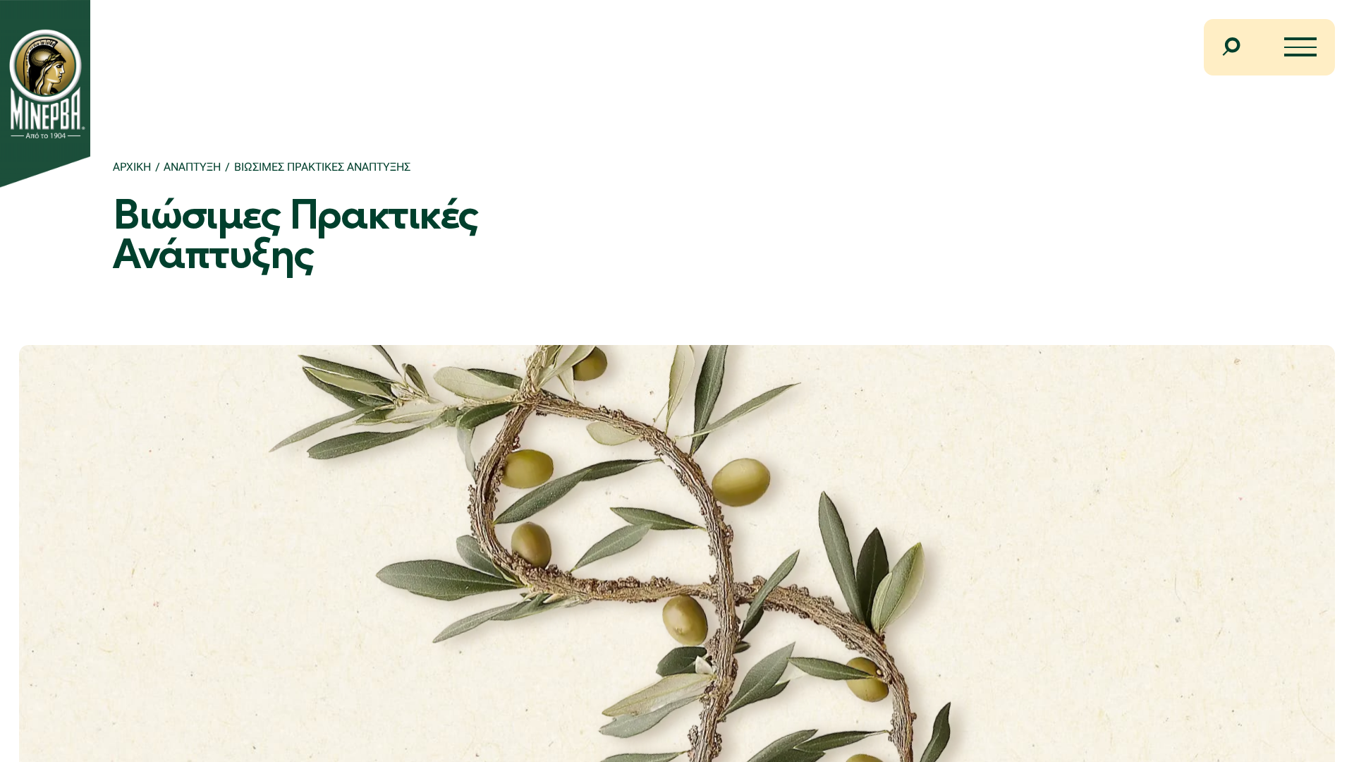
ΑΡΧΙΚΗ (132, 167)
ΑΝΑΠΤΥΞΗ (192, 167)
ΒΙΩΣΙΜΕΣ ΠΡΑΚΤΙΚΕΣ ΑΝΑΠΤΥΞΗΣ (322, 167)
